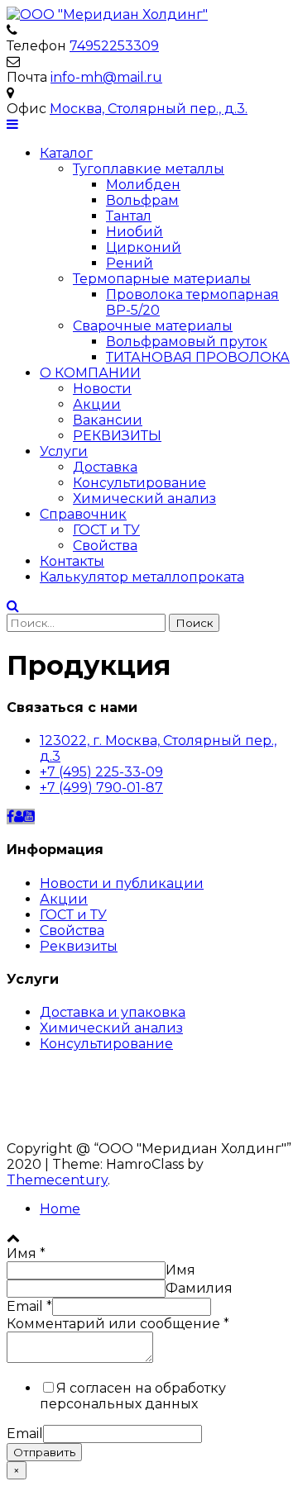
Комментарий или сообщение (118, 1324)
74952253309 (114, 46)
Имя (26, 1253)
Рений (129, 263)
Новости (102, 388)
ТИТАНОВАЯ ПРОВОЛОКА (198, 357)
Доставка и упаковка (112, 1012)
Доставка (105, 467)
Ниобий (134, 232)
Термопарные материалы (162, 279)
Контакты (72, 561)
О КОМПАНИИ (90, 373)
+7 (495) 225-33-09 (101, 772)
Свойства (105, 545)
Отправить (44, 1452)
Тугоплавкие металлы (148, 169)
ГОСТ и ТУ (106, 530)
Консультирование (139, 483)
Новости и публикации (122, 883)
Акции (97, 404)
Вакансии (107, 420)
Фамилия (199, 1288)
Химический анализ (144, 498)
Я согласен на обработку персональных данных (133, 1396)
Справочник (83, 514)
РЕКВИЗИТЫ (117, 436)
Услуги (64, 451)
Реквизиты (79, 946)
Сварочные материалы (153, 326)
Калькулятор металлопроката (142, 577)
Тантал (128, 216)
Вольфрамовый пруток (186, 341)
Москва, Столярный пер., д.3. (149, 108)
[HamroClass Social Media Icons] (10, 816)
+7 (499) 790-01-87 (101, 787)
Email (29, 1306)
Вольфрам (142, 200)
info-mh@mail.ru (106, 77)
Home (60, 1209)
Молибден (143, 184)
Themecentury (57, 1180)
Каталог (66, 153)
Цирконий (143, 247)
